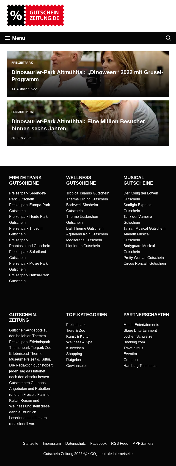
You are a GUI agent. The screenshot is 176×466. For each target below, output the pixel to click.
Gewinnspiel (76, 366)
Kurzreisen (75, 348)
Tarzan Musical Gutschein (144, 228)
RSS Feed (119, 443)
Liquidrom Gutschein (83, 246)
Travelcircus (133, 348)
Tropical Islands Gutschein (87, 193)
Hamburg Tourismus (140, 366)
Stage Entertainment (140, 330)
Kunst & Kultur (78, 336)
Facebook (98, 443)
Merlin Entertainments (141, 325)
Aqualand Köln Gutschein (87, 234)
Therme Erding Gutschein (87, 199)
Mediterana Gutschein (84, 240)
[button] (168, 38)
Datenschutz (75, 443)
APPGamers (143, 443)
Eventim (130, 354)
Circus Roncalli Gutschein (145, 263)
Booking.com (134, 342)
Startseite (30, 443)
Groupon (131, 360)
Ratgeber (73, 360)
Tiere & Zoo (75, 330)
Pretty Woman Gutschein (144, 258)
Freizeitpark (75, 325)
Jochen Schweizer (139, 336)
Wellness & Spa (79, 342)
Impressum (52, 443)
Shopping (74, 354)
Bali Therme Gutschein (85, 228)
